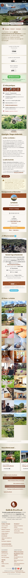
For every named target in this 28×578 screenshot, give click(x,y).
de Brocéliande (7, 546)
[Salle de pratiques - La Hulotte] (20, 393)
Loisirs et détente (6, 531)
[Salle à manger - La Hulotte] (20, 356)
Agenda (3, 559)
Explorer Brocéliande (8, 492)
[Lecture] (14, 122)
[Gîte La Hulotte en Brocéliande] (20, 306)
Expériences (4, 551)
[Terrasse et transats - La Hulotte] (8, 381)
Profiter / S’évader (6, 524)
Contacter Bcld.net (19, 570)
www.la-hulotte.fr (14, 205)
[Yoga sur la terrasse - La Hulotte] (20, 369)
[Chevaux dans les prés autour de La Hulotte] (20, 418)
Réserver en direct (14, 77)
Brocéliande (14, 131)
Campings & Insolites (19, 532)
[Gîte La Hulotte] (8, 319)
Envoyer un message (14, 209)
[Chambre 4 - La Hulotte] (8, 331)
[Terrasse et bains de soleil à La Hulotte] (8, 306)
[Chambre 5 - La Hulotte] (20, 344)
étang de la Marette (18, 172)
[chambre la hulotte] (20, 319)
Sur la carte (14, 223)
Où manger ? (4, 527)
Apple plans (15, 230)
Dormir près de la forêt (8, 477)
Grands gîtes (17, 531)
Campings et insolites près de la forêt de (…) (15, 489)
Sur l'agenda (6, 176)
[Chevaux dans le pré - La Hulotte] (8, 418)
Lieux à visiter (5, 525)
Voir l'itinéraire (14, 227)
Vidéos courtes (5, 563)
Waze (10, 230)
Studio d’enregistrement (11, 105)
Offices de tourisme (18, 551)
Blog (3, 561)
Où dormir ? (16, 524)
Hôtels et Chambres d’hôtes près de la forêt (16, 480)
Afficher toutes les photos (17, 23)
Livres (3, 566)
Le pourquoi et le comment (9, 572)
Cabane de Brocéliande (8, 466)
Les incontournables (6, 544)
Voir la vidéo (6, 23)
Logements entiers (18, 529)
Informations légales (20, 572)
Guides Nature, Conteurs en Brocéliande (5, 535)
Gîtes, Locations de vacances (18, 483)
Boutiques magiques (6, 541)
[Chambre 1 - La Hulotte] (8, 344)
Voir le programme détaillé (13, 264)
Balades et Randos (6, 529)
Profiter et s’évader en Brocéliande (10, 475)
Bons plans (4, 555)
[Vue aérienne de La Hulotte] (8, 431)
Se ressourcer (5, 553)
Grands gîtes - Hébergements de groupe (16, 486)
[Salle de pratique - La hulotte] (20, 381)
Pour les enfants (5, 557)
